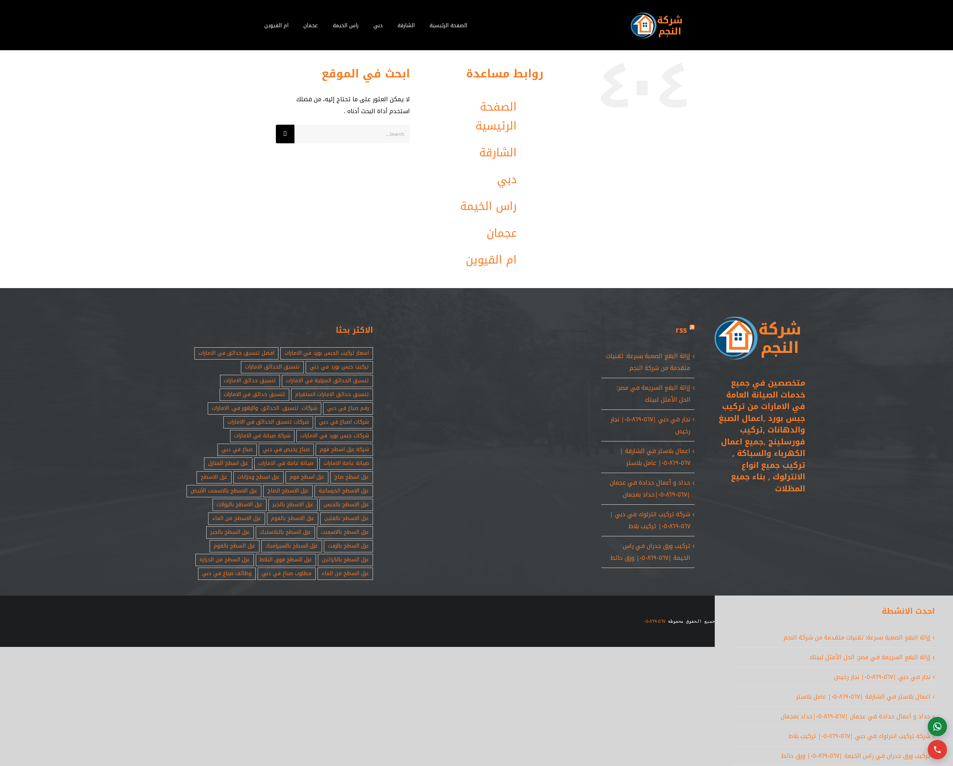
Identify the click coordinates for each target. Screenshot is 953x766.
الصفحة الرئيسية (496, 116)
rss (681, 330)
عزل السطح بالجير (230, 532)
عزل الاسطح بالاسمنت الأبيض (224, 491)
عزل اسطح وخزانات (259, 477)
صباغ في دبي (237, 449)
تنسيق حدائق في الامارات (254, 394)
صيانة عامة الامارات (346, 463)
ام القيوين (491, 259)
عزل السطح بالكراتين (345, 560)
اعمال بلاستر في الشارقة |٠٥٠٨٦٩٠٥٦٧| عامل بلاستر (655, 457)
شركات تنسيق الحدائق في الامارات (268, 422)
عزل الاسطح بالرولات (239, 505)
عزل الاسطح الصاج (288, 491)
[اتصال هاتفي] (937, 749)
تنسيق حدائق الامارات (250, 381)
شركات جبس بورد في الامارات (334, 436)
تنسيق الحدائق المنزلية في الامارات (327, 381)
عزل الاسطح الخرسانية (344, 491)
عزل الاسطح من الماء (236, 518)
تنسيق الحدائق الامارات (272, 367)
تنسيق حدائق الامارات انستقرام (332, 394)
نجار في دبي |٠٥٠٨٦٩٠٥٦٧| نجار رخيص (882, 677)
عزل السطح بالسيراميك (291, 546)
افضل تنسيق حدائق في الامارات (236, 353)
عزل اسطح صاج (351, 477)
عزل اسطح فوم (307, 477)
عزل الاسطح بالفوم (292, 518)
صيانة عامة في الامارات (285, 463)
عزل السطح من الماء (345, 573)
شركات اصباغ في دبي (344, 422)
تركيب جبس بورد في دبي (339, 367)
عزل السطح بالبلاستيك (285, 532)
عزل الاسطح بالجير (292, 505)
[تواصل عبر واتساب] (937, 726)
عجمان (502, 233)
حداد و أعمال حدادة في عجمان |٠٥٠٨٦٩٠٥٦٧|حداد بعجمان (650, 488)
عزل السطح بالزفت (348, 546)
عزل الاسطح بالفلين (346, 518)
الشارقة (498, 152)
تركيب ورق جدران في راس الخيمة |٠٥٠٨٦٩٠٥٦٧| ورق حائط (650, 552)
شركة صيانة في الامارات (262, 436)
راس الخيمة (488, 206)
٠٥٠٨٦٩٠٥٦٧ (654, 621)
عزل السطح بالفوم (234, 546)
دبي (507, 179)
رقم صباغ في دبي (348, 408)
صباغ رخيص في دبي (286, 449)
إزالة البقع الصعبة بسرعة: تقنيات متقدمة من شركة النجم (648, 362)
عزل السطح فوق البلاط (286, 560)
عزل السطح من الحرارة (225, 560)
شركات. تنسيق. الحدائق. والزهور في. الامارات (264, 408)
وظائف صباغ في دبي (227, 573)
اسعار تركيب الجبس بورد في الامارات (326, 353)
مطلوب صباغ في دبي (287, 573)
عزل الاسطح (214, 477)
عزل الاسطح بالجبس (346, 505)
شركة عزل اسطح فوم (344, 449)
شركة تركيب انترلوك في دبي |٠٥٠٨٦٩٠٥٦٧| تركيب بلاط (650, 520)
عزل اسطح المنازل (228, 463)
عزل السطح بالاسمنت (345, 532)
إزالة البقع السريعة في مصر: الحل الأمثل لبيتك (653, 393)
